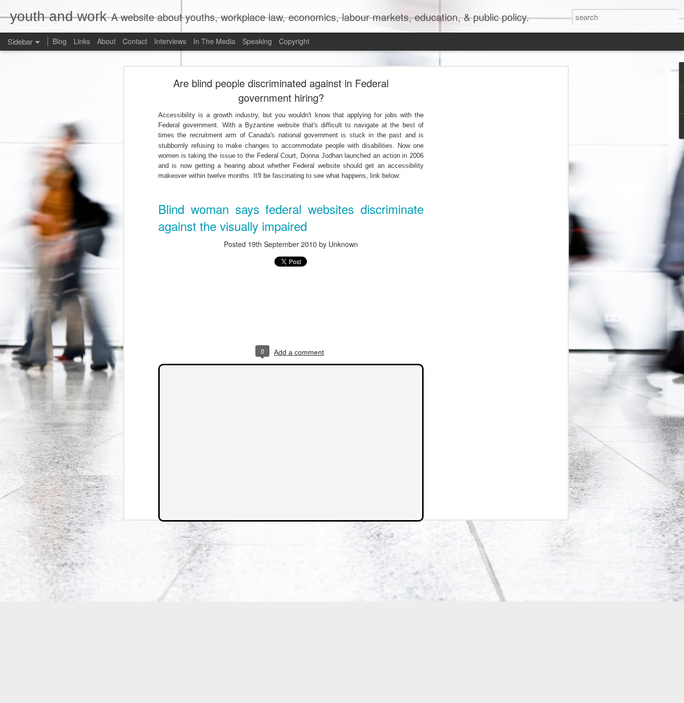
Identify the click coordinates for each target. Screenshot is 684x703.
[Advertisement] (479, 238)
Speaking (257, 41)
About (106, 41)
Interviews (170, 41)
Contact (135, 41)
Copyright (294, 41)
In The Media (214, 41)
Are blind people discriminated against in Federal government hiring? (281, 90)
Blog (60, 41)
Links (82, 41)
